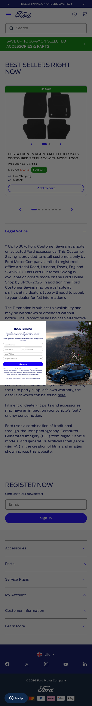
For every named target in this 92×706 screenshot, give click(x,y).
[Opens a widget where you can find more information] (16, 698)
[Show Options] (41, 354)
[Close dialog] (90, 323)
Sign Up (23, 364)
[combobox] (22, 354)
